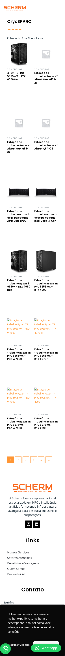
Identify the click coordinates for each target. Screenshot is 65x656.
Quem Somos (16, 569)
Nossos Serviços (18, 552)
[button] (57, 7)
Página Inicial (16, 574)
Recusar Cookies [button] (19, 644)
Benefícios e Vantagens (23, 563)
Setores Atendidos (19, 558)
